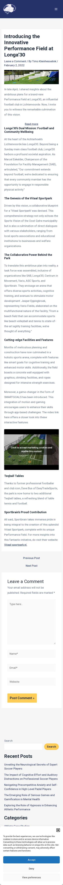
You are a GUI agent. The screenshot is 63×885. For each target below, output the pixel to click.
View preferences (31, 877)
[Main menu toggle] (56, 9)
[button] (58, 830)
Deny (31, 868)
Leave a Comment (15, 61)
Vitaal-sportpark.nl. (15, 544)
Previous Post (31, 558)
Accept (31, 859)
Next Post (31, 565)
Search (8, 740)
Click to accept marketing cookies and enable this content (31, 449)
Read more (31, 124)
